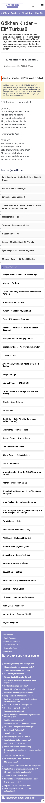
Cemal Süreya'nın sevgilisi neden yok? (19, 689)
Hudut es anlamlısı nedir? (14, 743)
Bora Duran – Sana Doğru (14, 188)
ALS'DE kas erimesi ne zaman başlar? (19, 747)
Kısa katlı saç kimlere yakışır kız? (17, 740)
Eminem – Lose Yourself (13, 197)
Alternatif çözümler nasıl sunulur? (18, 772)
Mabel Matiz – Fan (10, 217)
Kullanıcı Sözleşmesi (12, 641)
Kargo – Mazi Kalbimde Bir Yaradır (18, 242)
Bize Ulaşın (8, 651)
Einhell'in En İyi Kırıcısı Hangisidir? (18, 705)
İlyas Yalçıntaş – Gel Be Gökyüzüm (18, 251)
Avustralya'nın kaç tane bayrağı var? (19, 664)
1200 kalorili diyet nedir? (14, 755)
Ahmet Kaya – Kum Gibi (33, 13)
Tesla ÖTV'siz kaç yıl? (13, 733)
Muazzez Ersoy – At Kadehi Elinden (18, 259)
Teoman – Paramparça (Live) (15, 225)
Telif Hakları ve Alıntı (12, 645)
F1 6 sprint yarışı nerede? (14, 674)
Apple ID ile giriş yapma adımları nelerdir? (21, 769)
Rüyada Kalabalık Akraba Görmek (17, 677)
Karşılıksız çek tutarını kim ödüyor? (18, 696)
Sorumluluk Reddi (10, 648)
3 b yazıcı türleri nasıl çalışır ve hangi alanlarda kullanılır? (23, 751)
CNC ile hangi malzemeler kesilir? (17, 759)
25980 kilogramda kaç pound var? (18, 670)
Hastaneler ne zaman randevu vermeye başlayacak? (20, 681)
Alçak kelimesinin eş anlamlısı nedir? (19, 667)
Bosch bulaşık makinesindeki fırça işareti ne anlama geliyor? (22, 716)
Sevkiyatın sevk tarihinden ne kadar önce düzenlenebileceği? (20, 700)
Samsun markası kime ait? (14, 711)
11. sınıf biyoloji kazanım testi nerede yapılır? (22, 766)
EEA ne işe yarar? (11, 762)
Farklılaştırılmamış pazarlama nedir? (19, 692)
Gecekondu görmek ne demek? (16, 708)
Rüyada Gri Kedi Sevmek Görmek (17, 786)
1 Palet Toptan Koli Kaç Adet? (16, 775)
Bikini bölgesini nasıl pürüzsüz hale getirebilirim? (18, 790)
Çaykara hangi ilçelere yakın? (16, 686)
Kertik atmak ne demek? (14, 720)
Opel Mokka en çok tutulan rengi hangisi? (20, 723)
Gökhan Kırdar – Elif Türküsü (19, 26)
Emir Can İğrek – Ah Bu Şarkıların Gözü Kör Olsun (22, 178)
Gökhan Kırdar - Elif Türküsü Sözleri (18, 66)
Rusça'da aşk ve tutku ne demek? (17, 737)
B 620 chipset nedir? (12, 782)
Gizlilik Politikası (10, 638)
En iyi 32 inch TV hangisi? (14, 730)
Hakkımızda (8, 635)
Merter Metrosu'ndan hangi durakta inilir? (21, 779)
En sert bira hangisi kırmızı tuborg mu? (20, 727)
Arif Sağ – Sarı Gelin (10, 13)
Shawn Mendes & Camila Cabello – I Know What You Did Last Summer (21, 207)
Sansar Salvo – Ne (10, 234)
